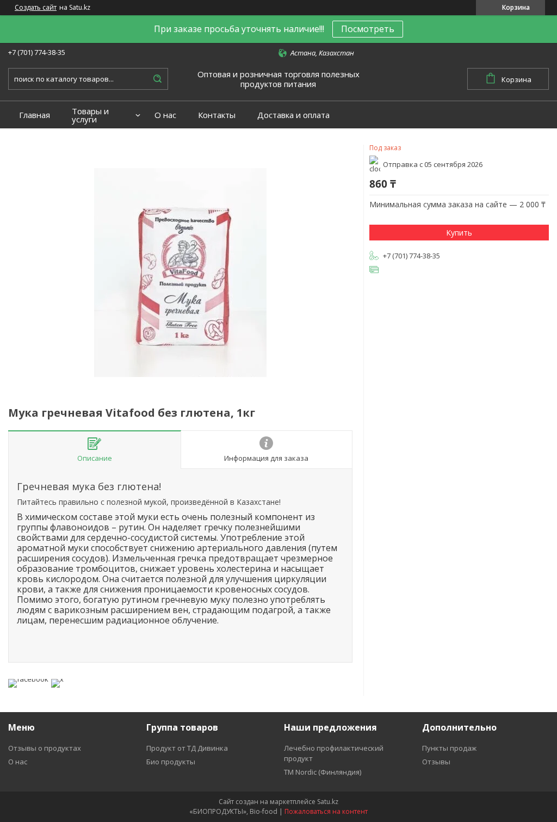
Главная (34, 115)
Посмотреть (367, 29)
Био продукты (170, 762)
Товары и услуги (90, 115)
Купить (459, 232)
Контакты (217, 115)
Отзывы (436, 762)
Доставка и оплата (293, 115)
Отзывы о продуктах (44, 748)
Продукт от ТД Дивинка (187, 748)
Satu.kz (327, 801)
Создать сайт (36, 7)
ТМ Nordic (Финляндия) (322, 772)
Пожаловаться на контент (326, 811)
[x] (57, 679)
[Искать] (157, 79)
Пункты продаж (449, 748)
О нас (165, 115)
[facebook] (28, 679)
